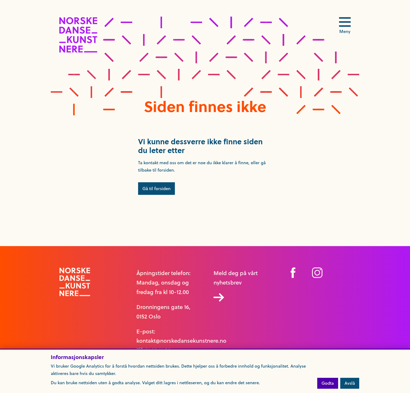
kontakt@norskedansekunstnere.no (181, 341)
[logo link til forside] (78, 51)
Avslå (350, 383)
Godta (327, 383)
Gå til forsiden (156, 189)
